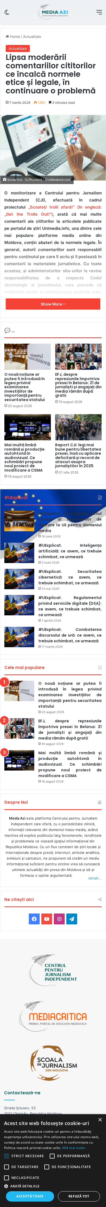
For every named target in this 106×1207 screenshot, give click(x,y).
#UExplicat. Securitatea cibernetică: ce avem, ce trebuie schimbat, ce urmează (70, 577)
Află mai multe (73, 1147)
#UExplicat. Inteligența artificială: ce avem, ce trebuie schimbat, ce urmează (70, 551)
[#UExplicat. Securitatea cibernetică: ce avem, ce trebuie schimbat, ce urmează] (19, 579)
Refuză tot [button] (78, 1196)
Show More (52, 304)
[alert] (53, 1160)
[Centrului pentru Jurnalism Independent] (53, 12)
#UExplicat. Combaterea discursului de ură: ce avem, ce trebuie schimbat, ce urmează (70, 635)
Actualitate (32, 36)
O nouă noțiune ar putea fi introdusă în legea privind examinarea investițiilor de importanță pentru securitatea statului (24, 387)
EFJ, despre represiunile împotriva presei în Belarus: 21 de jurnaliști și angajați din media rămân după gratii (78, 385)
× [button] (100, 1120)
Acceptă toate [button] (29, 1196)
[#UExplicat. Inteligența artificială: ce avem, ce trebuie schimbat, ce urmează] (19, 553)
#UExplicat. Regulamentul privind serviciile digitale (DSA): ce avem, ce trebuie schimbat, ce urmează (70, 606)
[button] (53, 1186)
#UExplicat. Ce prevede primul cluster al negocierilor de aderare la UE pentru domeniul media (70, 522)
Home (14, 36)
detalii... (95, 878)
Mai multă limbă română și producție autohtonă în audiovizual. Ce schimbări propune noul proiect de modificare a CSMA (24, 457)
